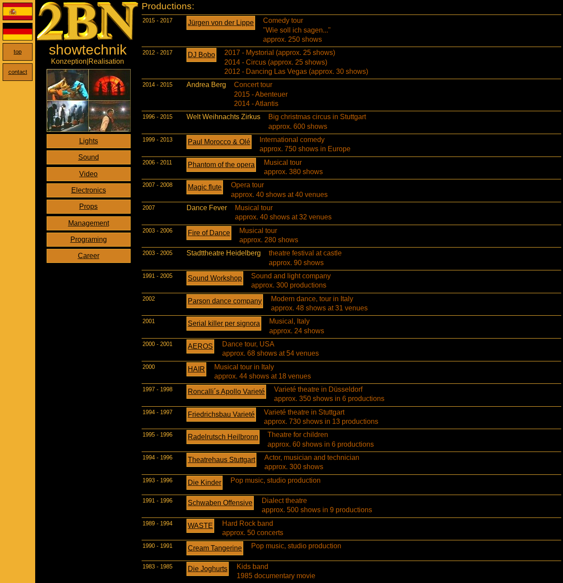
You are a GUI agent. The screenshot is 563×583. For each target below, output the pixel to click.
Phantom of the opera (221, 164)
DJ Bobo (201, 54)
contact (17, 72)
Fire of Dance (209, 233)
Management (88, 223)
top (18, 51)
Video (88, 174)
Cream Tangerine (215, 548)
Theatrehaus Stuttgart (221, 459)
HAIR (196, 369)
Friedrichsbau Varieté (221, 414)
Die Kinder (204, 482)
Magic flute (205, 187)
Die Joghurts (207, 568)
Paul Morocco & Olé (219, 142)
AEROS (200, 346)
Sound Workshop (215, 278)
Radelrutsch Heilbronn (223, 437)
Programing (88, 239)
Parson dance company (225, 301)
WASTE (200, 525)
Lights (88, 141)
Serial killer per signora (224, 323)
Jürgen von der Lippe (221, 22)
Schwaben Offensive (220, 502)
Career (88, 255)
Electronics (88, 190)
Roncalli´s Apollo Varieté (226, 391)
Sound (88, 157)
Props (88, 206)
